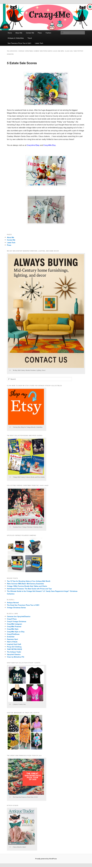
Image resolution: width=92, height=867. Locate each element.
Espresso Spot (12, 639)
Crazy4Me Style (12, 629)
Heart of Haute (12, 641)
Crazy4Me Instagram (14, 624)
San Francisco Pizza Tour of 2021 (19, 43)
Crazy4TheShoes (13, 634)
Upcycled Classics (13, 654)
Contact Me (30, 33)
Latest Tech (39, 43)
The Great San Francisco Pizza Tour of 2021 (23, 605)
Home (10, 33)
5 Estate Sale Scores (22, 63)
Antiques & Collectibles (16, 38)
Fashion (48, 33)
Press (40, 33)
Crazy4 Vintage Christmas (16, 621)
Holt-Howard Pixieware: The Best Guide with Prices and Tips (29, 588)
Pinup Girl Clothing (14, 647)
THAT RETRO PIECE (14, 649)
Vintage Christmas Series (16, 607)
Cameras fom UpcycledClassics (18, 616)
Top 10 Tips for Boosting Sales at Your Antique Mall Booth (28, 581)
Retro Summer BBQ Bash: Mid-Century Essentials (25, 583)
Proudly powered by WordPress (46, 859)
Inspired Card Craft (14, 644)
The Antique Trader (14, 652)
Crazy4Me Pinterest (14, 626)
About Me (18, 33)
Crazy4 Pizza (12, 619)
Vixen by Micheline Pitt (15, 657)
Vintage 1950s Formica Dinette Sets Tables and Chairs (27, 586)
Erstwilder (10, 636)
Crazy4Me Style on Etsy (15, 631)
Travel (30, 38)
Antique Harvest (13, 602)
